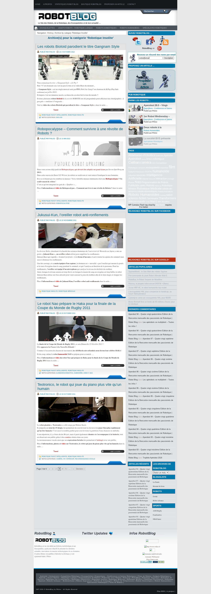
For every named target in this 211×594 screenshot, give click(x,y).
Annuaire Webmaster (152, 557)
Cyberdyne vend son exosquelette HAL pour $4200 (149, 298)
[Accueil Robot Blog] (36, 30)
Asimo (144, 159)
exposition (164, 168)
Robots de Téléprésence (124, 581)
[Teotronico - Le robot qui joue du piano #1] (80, 409)
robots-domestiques (147, 191)
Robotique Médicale (67, 291)
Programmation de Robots (155, 182)
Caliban (134, 162)
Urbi (148, 202)
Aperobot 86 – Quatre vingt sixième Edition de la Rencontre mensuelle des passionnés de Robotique (150, 363)
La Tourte (156, 482)
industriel (132, 175)
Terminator (152, 198)
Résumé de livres (158, 486)
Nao (91, 373)
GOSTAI (148, 172)
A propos (47, 4)
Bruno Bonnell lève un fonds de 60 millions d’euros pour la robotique (151, 303)
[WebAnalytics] (152, 551)
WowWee (166, 202)
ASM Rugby (157, 511)
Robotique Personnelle (153, 579)
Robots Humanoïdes (129, 28)
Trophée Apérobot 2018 (152, 458)
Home (37, 4)
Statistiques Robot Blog (66, 4)
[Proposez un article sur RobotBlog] (152, 91)
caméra (67, 437)
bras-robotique (155, 158)
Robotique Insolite (76, 115)
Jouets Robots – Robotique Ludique (75, 28)
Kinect (86, 373)
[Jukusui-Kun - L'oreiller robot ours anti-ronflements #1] (80, 235)
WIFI (159, 202)
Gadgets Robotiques (136, 172)
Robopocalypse (112, 178)
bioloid (59, 98)
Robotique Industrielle (81, 579)
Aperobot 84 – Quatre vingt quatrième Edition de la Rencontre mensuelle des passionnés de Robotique (151, 421)
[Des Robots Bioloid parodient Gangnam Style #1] (80, 67)
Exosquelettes (47, 28)
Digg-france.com (152, 559)
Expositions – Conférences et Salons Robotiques (115, 576)
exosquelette (153, 167)
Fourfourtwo (157, 515)
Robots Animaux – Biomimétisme (61, 581)
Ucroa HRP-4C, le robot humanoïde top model (147, 288)
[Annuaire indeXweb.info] (152, 554)
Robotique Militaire (135, 579)
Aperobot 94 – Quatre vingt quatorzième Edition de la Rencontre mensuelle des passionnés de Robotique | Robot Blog (150, 318)
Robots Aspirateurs (165, 192)
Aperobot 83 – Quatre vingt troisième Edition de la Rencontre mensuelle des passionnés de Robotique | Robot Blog (150, 454)
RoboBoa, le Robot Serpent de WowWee (145, 280)
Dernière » (80, 469)
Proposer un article (114, 4)
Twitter (136, 40)
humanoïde (62, 354)
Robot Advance (158, 500)
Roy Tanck (160, 205)
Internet (145, 179)
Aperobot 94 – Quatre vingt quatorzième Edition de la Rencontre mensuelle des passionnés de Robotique (139, 473)
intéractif (152, 179)
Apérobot (134, 158)
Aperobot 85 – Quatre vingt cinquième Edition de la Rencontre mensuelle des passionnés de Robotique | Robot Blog (150, 413)
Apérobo (168, 155)
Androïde (159, 156)
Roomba (163, 195)
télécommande (136, 201)
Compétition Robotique (70, 576)
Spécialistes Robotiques (155, 28)
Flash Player (133, 207)
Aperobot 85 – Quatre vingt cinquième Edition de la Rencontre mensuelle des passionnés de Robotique (151, 400)
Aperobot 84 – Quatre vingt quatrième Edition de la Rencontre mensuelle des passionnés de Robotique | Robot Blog (150, 433)
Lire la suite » (115, 110)
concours (141, 168)
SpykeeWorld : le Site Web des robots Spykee (147, 271)
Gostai (155, 496)
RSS (164, 40)
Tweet (55, 110)
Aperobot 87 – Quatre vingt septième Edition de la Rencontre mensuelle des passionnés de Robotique (150, 343)
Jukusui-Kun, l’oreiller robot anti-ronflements (72, 215)
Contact (131, 4)
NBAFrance (157, 519)
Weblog (50, 33)
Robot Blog (69, 16)
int (64, 459)
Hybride (42, 578)
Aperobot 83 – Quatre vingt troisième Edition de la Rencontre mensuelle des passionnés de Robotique (150, 441)
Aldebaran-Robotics (64, 373)
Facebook (150, 40)
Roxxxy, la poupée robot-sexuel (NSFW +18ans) (148, 284)
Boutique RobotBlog (91, 4)
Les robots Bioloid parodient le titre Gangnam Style (78, 46)
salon (169, 194)
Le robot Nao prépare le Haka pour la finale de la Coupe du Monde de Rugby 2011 (76, 306)
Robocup (158, 186)
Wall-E (153, 201)
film (172, 166)
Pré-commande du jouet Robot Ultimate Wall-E (147, 275)
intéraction (161, 178)
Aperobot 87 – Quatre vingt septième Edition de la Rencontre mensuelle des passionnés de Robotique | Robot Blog (150, 355)
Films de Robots (144, 576)
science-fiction (137, 198)
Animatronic (54, 576)
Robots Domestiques (106, 28)
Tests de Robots (116, 582)
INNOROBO (141, 175)
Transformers (167, 198)
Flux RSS (161, 591)
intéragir (100, 440)
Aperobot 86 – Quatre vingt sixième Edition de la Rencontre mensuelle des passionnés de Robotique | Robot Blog (150, 376)
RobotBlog (136, 578)
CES (153, 163)
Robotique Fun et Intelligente (54, 115)
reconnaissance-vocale (85, 459)
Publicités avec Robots (141, 185)
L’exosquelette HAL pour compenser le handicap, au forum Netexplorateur (150, 293)
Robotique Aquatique (150, 578)
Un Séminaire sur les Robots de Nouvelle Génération (157, 106)
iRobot (131, 182)
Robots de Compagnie (103, 581)
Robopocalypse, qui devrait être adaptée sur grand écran (83, 169)
